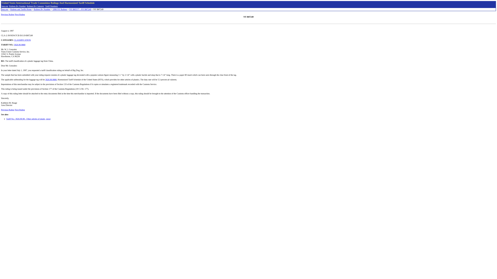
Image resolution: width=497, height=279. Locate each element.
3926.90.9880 (19, 45)
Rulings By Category (35, 6)
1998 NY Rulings (60, 9)
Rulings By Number (17, 6)
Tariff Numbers (51, 6)
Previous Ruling (7, 14)
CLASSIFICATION (22, 40)
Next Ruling (20, 14)
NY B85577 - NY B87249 (80, 9)
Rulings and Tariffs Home (21, 9)
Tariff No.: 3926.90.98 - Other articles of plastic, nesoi (28, 119)
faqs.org (5, 6)
